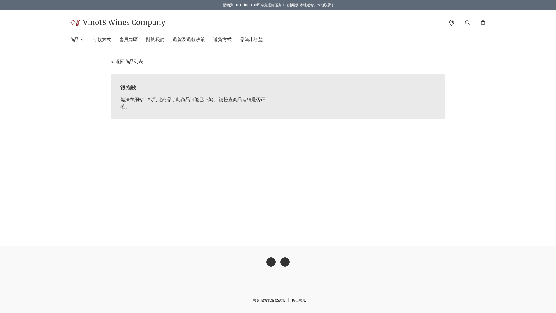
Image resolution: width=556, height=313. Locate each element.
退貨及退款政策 (189, 39)
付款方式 (102, 39)
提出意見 (299, 300)
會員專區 (128, 39)
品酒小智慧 (251, 39)
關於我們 (155, 39)
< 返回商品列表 (127, 61)
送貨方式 (222, 39)
